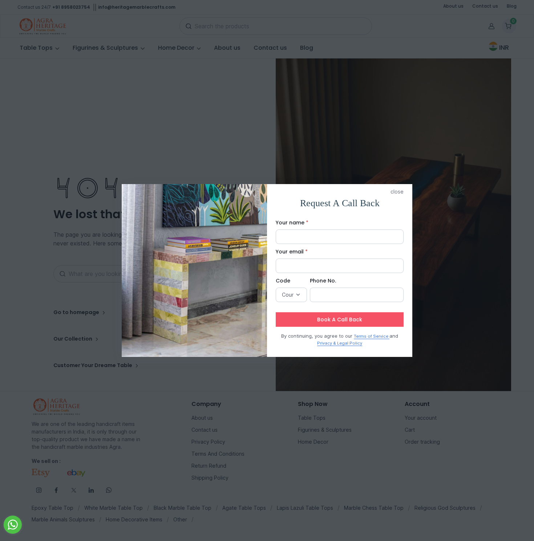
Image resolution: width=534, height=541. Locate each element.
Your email (292, 251)
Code (283, 280)
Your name (292, 222)
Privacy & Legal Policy (339, 343)
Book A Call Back (339, 319)
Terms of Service (371, 336)
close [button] (397, 191)
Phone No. (323, 280)
